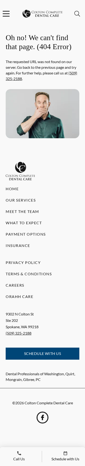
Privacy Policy (23, 262)
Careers (15, 285)
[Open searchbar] (77, 14)
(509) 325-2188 (18, 333)
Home (12, 188)
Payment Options (26, 234)
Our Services (21, 200)
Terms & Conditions (29, 274)
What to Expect (24, 222)
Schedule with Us (42, 353)
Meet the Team (22, 211)
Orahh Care (19, 296)
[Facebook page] (42, 417)
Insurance (18, 245)
